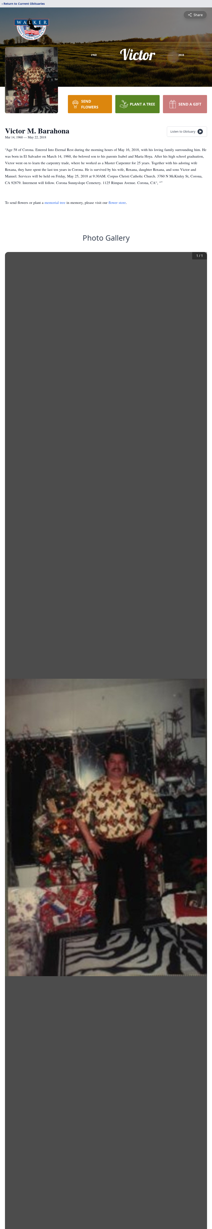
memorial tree (55, 202)
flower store (117, 202)
